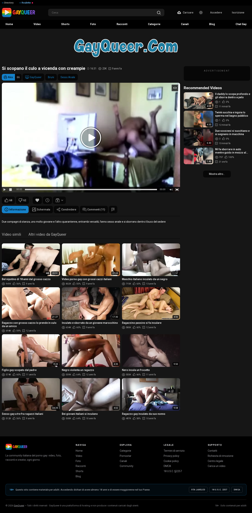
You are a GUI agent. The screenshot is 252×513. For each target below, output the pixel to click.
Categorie (125, 450)
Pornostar (125, 455)
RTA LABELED (198, 489)
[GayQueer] (16, 447)
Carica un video (216, 466)
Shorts (79, 471)
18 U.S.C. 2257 (219, 489)
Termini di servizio (174, 450)
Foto (78, 461)
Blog (78, 476)
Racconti (81, 466)
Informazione (17, 209)
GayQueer (36, 77)
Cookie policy (171, 461)
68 (10, 200)
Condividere (68, 209)
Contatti (212, 450)
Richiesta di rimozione (220, 455)
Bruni (51, 77)
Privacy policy (171, 455)
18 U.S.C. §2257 (173, 471)
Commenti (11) (96, 209)
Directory (8, 2)
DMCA (167, 466)
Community (126, 466)
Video (79, 455)
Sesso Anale (68, 77)
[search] (159, 13)
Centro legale (215, 461)
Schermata (43, 209)
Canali (123, 461)
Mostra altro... (217, 173)
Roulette (26, 2)
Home (79, 450)
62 (24, 200)
